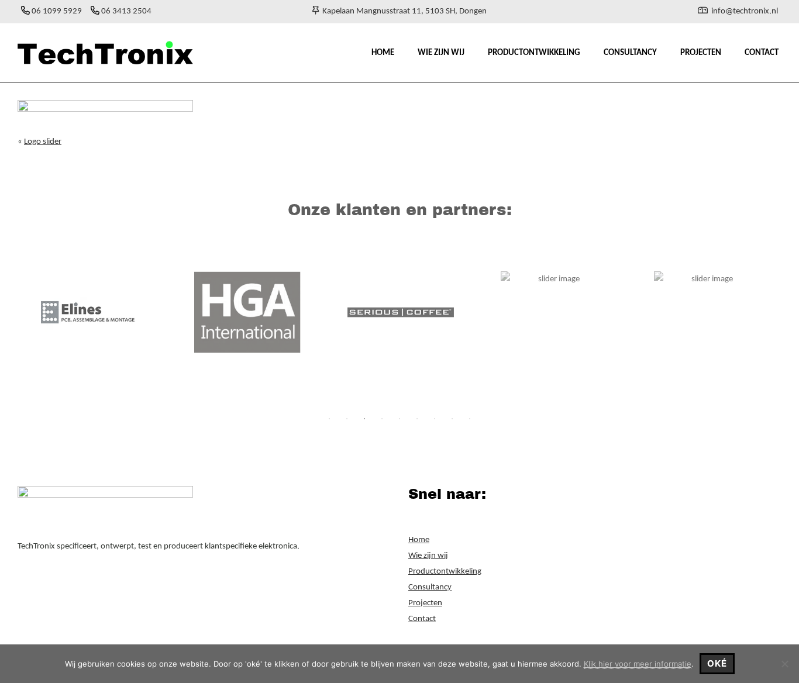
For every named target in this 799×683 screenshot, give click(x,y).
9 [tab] (470, 419)
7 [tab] (434, 419)
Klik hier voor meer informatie (637, 663)
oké (717, 663)
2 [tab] (347, 419)
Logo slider (42, 141)
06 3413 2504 (126, 11)
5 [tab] (399, 419)
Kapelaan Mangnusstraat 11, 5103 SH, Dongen (403, 11)
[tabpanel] (94, 312)
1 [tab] (329, 419)
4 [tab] (382, 419)
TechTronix (24, 34)
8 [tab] (452, 419)
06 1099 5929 (57, 11)
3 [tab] (364, 419)
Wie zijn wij (428, 555)
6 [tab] (417, 419)
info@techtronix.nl (744, 11)
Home (418, 540)
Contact (422, 619)
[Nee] (784, 664)
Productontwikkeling (444, 571)
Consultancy (430, 587)
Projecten (425, 603)
